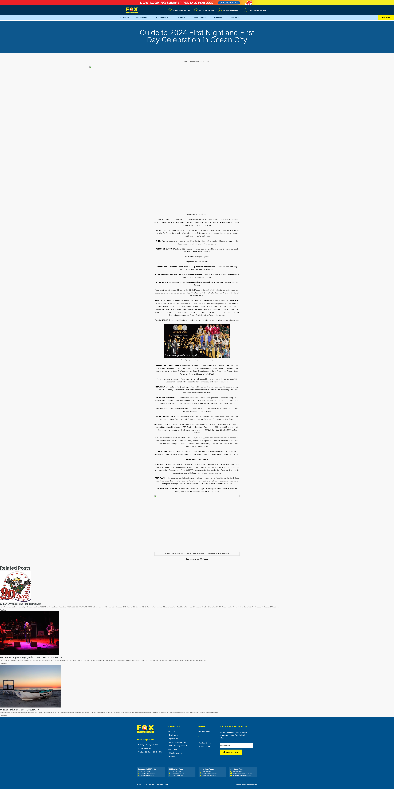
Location (233, 18)
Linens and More (199, 18)
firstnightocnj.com (202, 257)
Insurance (218, 18)
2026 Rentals (141, 18)
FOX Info (179, 18)
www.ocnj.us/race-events (210, 473)
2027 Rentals (123, 18)
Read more (3, 610)
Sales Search (160, 18)
